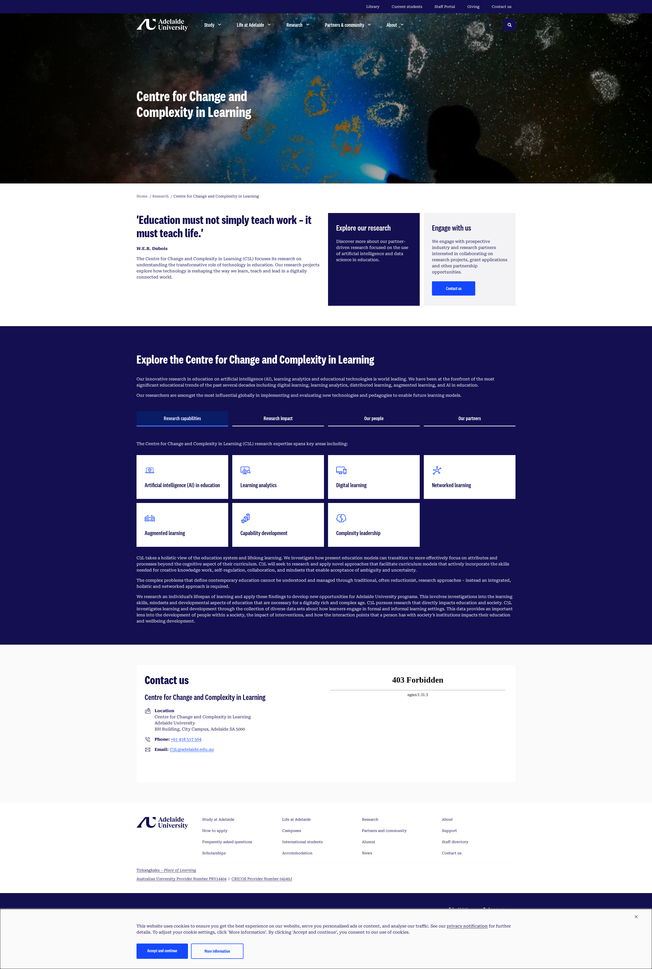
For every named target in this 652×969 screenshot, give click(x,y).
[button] (636, 917)
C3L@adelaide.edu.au (192, 749)
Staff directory (455, 842)
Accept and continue (162, 950)
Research (370, 819)
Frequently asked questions (227, 842)
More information (217, 951)
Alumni (368, 842)
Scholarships (214, 853)
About (447, 819)
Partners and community (384, 831)
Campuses (291, 831)
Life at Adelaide (296, 819)
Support (449, 831)
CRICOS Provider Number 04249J (262, 879)
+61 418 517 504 (186, 739)
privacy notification (467, 926)
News (367, 853)
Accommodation (297, 853)
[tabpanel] (326, 532)
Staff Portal (444, 7)
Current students (407, 7)
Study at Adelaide (218, 819)
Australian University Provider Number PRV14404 (181, 879)
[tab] (182, 419)
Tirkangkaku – (166, 870)
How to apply (214, 831)
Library (372, 7)
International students (302, 842)
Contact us (501, 7)
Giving (473, 7)
